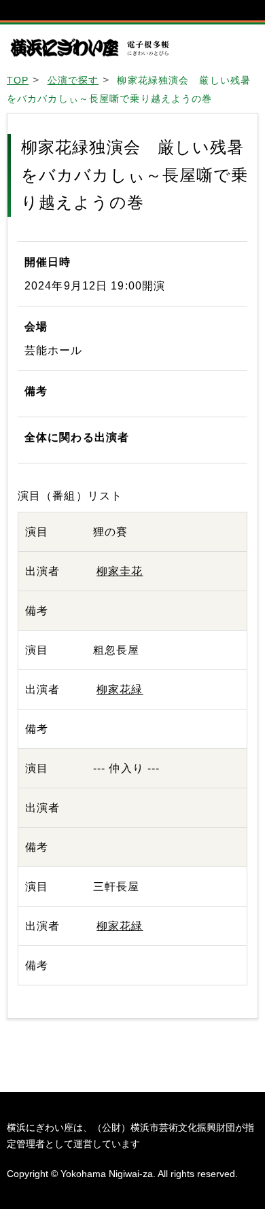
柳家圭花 (119, 571)
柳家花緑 (119, 689)
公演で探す (73, 80)
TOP (18, 80)
